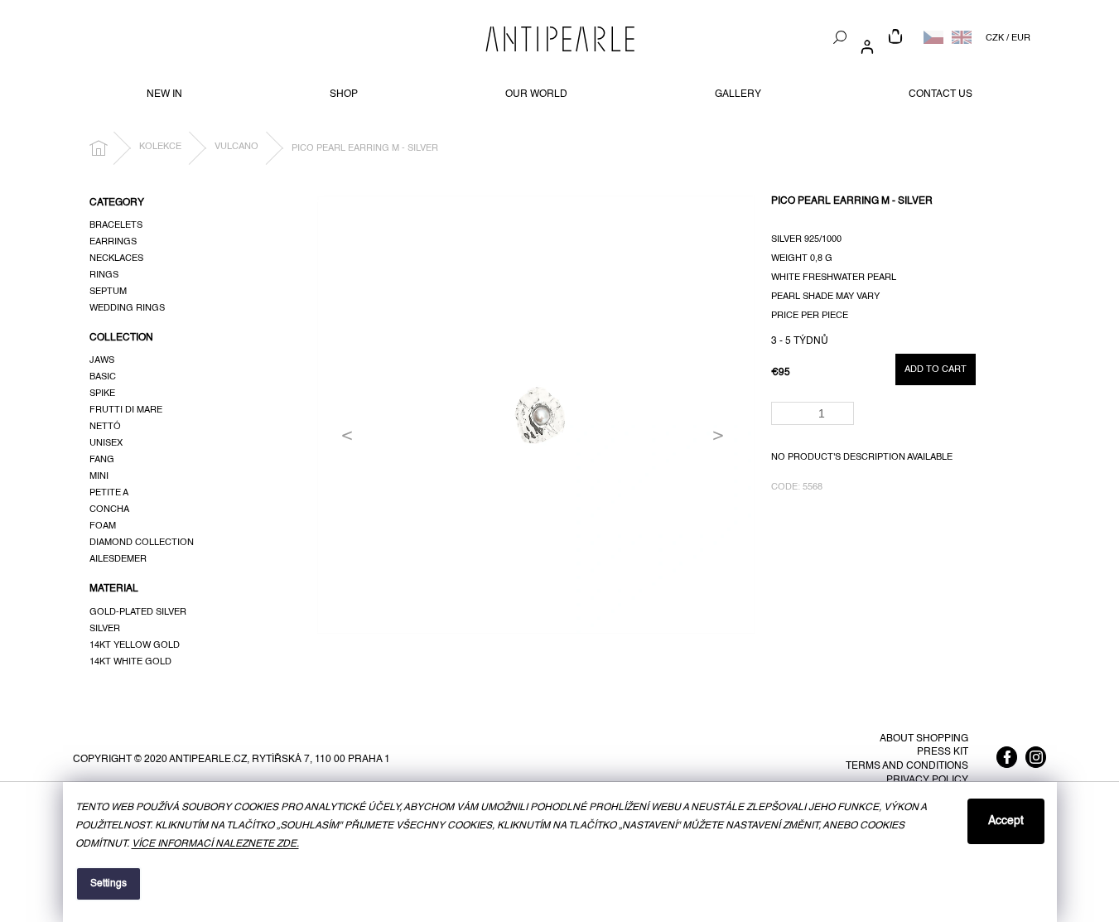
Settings (108, 884)
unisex (106, 443)
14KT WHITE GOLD (130, 662)
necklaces (116, 258)
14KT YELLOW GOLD (134, 645)
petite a (108, 493)
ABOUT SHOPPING (924, 739)
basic (102, 377)
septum (108, 291)
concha (109, 509)
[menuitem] (164, 94)
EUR (1020, 38)
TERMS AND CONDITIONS (907, 766)
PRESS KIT (942, 752)
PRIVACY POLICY (927, 780)
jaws (101, 360)
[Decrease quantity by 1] (844, 418)
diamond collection (141, 542)
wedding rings (127, 308)
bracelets (115, 225)
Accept (1006, 821)
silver (104, 629)
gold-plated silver (137, 612)
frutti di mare (125, 410)
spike (102, 393)
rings (103, 275)
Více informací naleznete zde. (215, 844)
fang (101, 460)
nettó (105, 426)
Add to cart (935, 369)
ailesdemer (118, 559)
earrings (113, 242)
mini (99, 476)
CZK (995, 38)
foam (102, 526)
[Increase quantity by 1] (844, 408)
